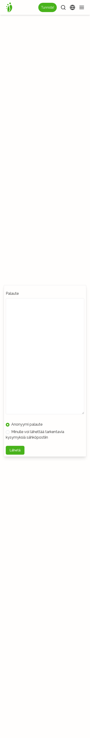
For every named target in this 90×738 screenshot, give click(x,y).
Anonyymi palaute (26, 424)
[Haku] (63, 7)
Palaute (12, 293)
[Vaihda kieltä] (72, 7)
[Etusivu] (9, 7)
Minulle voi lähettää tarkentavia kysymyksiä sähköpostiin (35, 435)
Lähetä (15, 450)
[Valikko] (81, 7)
